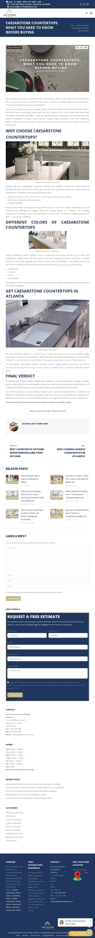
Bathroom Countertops (14, 813)
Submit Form (15, 695)
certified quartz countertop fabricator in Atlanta (55, 354)
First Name (11, 631)
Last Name (52, 631)
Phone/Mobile (12, 654)
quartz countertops (51, 102)
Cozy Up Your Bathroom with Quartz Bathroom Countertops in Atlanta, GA (77, 513)
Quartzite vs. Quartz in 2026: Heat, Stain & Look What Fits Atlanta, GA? (77, 479)
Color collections (63, 264)
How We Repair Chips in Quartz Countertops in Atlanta (30, 479)
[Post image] (12, 479)
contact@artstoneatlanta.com (23, 735)
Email (9, 643)
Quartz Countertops (14, 47)
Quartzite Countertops (14, 833)
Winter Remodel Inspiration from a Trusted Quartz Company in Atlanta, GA (76, 494)
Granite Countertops (13, 819)
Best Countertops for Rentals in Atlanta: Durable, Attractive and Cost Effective (35, 787)
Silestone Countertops (14, 837)
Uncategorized (11, 840)
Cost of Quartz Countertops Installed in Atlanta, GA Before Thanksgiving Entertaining (32, 514)
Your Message (12, 666)
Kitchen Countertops (13, 823)
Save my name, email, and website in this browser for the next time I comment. (35, 592)
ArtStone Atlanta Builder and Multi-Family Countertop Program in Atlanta (33, 784)
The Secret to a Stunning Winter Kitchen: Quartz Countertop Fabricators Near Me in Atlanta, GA (32, 496)
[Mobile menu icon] (91, 13)
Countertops (10, 816)
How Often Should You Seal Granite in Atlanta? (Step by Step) (29, 798)
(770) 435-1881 (32, 625)
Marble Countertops (13, 826)
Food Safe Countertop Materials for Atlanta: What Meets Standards (31, 791)
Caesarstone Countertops (19, 102)
